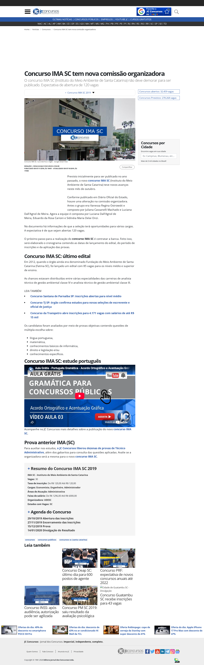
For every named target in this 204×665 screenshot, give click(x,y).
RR (147, 24)
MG (102, 24)
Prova (39, 526)
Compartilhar (127, 167)
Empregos (107, 19)
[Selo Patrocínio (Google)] (154, 11)
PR (116, 24)
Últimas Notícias (62, 19)
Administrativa (56, 491)
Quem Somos (32, 651)
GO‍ (82, 24)
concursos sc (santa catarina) (73, 539)
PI (125, 24)
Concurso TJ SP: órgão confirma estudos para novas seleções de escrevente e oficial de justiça (80, 305)
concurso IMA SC (86, 456)
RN (133, 24)
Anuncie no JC (63, 651)
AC (45, 24)
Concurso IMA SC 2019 (78, 92)
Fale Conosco (47, 651)
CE (68, 24)
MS (97, 24)
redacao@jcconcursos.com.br (46, 166)
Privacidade (78, 651)
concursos (30, 539)
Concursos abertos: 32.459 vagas (156, 91)
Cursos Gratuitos (140, 19)
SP (156, 24)
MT (92, 24)
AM (59, 24)
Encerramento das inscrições (54, 522)
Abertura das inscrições (50, 518)
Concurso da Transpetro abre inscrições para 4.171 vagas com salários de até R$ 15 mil (82, 315)
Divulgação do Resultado (51, 530)
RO (142, 24)
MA (87, 24)
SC (151, 24)
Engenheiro (57, 487)
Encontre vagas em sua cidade (153, 151)
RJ (129, 24)
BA (63, 24)
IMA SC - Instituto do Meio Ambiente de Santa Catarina (58, 475)
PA (107, 24)
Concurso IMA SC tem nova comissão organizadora (75, 29)
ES (77, 24)
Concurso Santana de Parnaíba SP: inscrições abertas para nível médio (75, 296)
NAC (40, 24)
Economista (42, 487)
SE (160, 24)
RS (138, 24)
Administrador (72, 487)
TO (165, 24)
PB (112, 24)
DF (72, 24)
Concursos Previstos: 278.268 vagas (158, 97)
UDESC (47, 499)
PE (121, 24)
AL (49, 24)
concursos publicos (47, 539)
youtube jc (121, 19)
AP (54, 24)
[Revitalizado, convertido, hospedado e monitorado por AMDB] (177, 660)
